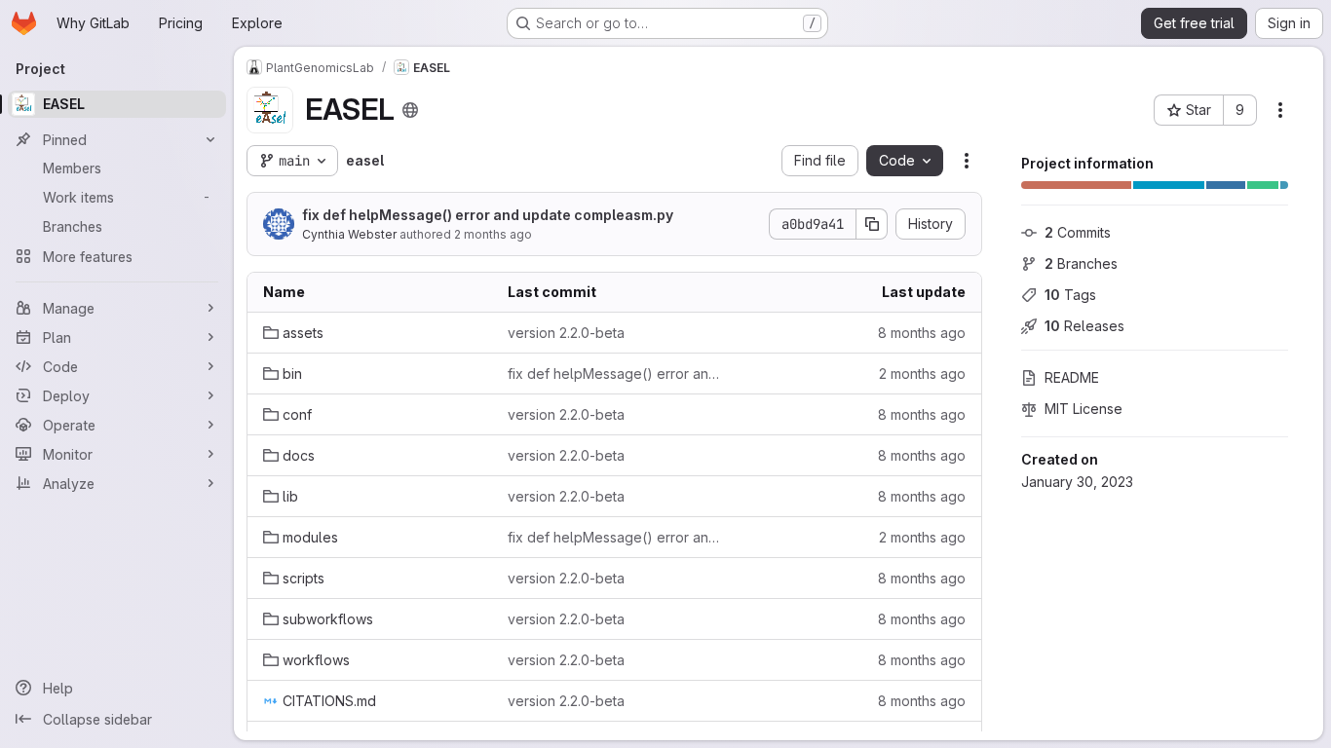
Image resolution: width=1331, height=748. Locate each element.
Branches (1081, 263)
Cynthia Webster (349, 234)
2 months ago (493, 234)
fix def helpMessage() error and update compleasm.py (487, 214)
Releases (1084, 326)
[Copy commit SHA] (872, 224)
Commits (1078, 232)
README (1072, 377)
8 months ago (922, 332)
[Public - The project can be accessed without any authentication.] (410, 110)
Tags (1070, 294)
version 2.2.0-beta (566, 332)
